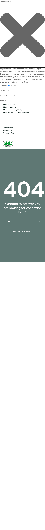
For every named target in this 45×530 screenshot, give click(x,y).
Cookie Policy (8, 130)
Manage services (9, 107)
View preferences (10, 124)
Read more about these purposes (16, 112)
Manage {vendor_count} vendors (16, 110)
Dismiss (19, 119)
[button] (22, 35)
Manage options (9, 104)
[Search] (39, 221)
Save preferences (31, 124)
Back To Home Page (21, 232)
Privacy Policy (8, 133)
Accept (6, 119)
